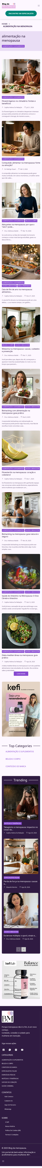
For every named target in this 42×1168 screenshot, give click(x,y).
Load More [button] (21, 674)
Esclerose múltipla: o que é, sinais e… (20, 935)
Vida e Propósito (24, 286)
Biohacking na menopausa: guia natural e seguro (20, 535)
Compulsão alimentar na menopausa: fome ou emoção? (21, 164)
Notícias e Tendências (12, 823)
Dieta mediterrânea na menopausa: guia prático (20, 656)
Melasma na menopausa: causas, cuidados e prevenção (21, 350)
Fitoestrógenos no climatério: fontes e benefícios (19, 102)
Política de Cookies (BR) (13, 1130)
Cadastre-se (9, 1101)
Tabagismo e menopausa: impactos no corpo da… (21, 828)
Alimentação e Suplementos (13, 46)
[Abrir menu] (38, 5)
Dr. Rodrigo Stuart (10, 169)
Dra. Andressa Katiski (11, 231)
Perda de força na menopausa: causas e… (20, 882)
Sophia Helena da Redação (13, 107)
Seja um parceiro (10, 1105)
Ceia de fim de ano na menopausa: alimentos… (17, 290)
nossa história (10, 1126)
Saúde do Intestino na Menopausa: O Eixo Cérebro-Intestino (20, 597)
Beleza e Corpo (31, 221)
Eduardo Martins (11, 887)
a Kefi (7, 1122)
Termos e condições (11, 1135)
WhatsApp (8, 1109)
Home (4, 24)
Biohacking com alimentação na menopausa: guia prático (16, 411)
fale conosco (9, 1097)
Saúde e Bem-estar (9, 286)
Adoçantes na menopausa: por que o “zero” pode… (18, 225)
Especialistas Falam (11, 878)
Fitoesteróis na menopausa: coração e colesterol (18, 473)
